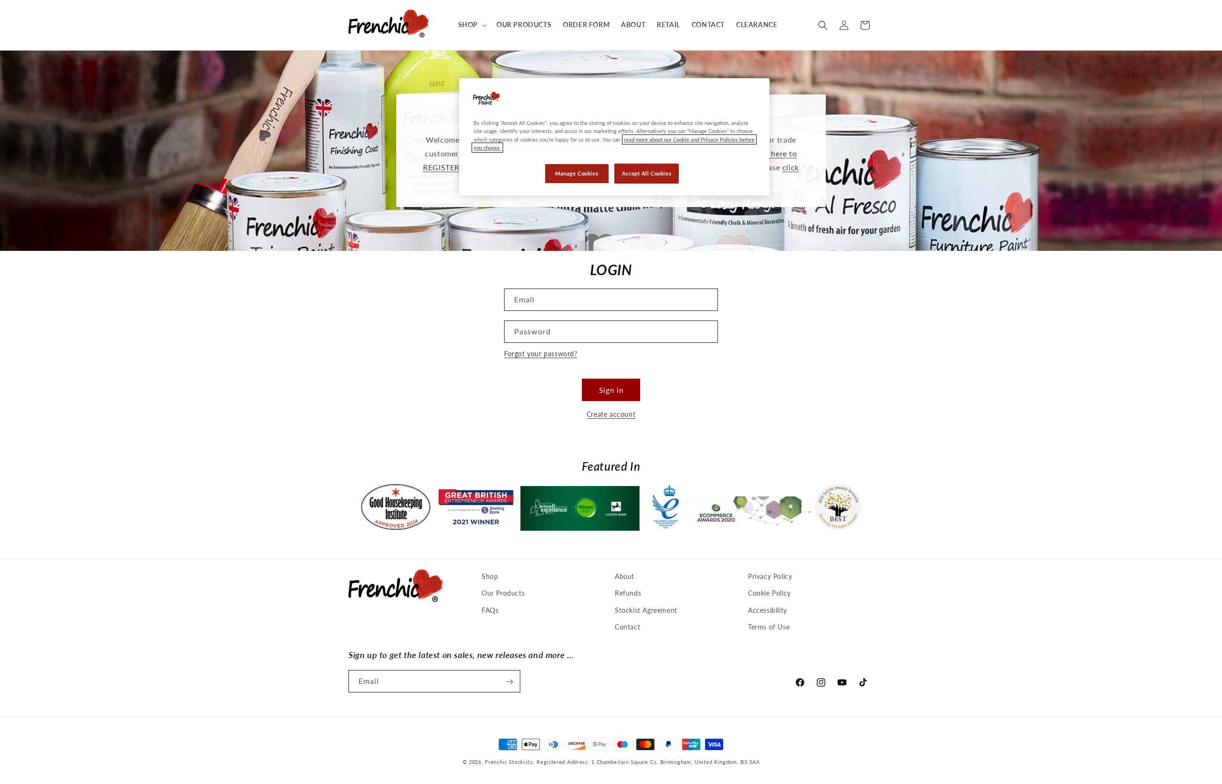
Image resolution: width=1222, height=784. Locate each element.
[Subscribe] (509, 682)
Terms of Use (769, 627)
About (624, 576)
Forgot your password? (541, 354)
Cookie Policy (769, 593)
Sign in (611, 390)
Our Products (503, 593)
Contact (627, 627)
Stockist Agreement (646, 610)
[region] (614, 136)
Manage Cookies (576, 173)
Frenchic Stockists (509, 762)
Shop (490, 576)
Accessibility (767, 610)
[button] (472, 25)
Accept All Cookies (646, 173)
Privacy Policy (770, 576)
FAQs (490, 610)
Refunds (628, 593)
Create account (611, 414)
